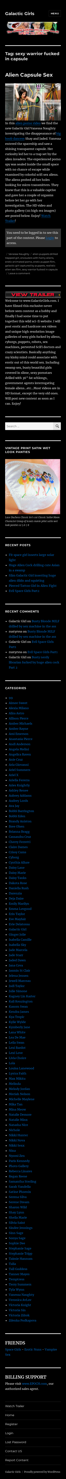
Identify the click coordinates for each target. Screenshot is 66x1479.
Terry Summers (20, 1284)
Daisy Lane (17, 867)
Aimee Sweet (18, 703)
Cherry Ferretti (19, 842)
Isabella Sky (17, 945)
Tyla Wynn (16, 1289)
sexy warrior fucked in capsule (40, 269)
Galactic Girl (17, 929)
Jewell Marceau (20, 981)
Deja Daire (16, 898)
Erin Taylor (17, 914)
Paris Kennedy (19, 1161)
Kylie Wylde (17, 1022)
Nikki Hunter (18, 1135)
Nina (12, 1150)
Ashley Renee (18, 790)
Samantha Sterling (22, 1181)
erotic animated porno (18, 261)
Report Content (17, 1460)
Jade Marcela (18, 950)
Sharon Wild (18, 1207)
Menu (55, 13)
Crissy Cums (17, 852)
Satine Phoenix (20, 1192)
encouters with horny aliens (36, 257)
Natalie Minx (18, 1120)
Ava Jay (14, 806)
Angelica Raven (20, 754)
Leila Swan (16, 1042)
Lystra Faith (17, 1073)
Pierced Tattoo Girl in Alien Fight (33, 586)
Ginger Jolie (17, 934)
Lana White (17, 1032)
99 (11, 698)
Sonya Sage (17, 1238)
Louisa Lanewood (21, 1068)
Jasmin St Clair (19, 970)
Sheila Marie (18, 1217)
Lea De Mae (17, 1037)
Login (50, 238)
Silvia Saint (17, 1222)
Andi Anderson (19, 744)
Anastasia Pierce (20, 739)
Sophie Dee (17, 1243)
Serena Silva (18, 1197)
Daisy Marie (17, 873)
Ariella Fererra (19, 780)
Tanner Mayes (19, 1274)
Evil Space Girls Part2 (24, 591)
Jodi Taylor (17, 986)
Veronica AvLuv (20, 1300)
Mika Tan (16, 1104)
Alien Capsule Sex (29, 75)
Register (11, 1424)
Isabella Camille (20, 939)
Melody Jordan (19, 1089)
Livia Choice (17, 1058)
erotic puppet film (44, 261)
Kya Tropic (16, 1017)
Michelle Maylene (21, 1099)
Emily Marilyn (19, 903)
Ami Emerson (18, 734)
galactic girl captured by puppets (25, 265)
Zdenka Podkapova (22, 1320)
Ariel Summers (19, 770)
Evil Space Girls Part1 (42, 652)
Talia (12, 1264)
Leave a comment (19, 273)
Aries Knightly (19, 785)
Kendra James (19, 1012)
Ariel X (13, 775)
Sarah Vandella (20, 1186)
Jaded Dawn (17, 960)
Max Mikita (17, 1078)
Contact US (13, 1451)
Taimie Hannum (20, 1258)
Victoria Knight (20, 1305)
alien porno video (28, 123)
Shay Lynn (16, 1212)
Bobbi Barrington (21, 811)
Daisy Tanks (17, 878)
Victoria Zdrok (19, 1315)
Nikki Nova (17, 1140)
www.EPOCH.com (34, 1383)
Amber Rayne (18, 728)
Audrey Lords (18, 801)
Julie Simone (18, 991)
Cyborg (14, 857)
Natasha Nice (18, 1125)
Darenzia (15, 893)
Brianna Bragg (19, 831)
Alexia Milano (19, 708)
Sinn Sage (16, 1233)
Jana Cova (16, 965)
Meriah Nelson (19, 1094)
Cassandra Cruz (20, 837)
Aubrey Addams (20, 795)
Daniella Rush (19, 888)
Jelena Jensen (18, 975)
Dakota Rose (18, 883)
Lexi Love (16, 1053)
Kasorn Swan (18, 1006)
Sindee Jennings (20, 1228)
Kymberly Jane (19, 1027)
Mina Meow (17, 1109)
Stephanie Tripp (20, 1253)
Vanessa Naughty (18, 254)
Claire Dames (18, 847)
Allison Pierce (18, 718)
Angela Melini (19, 749)
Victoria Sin (17, 1310)
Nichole (14, 1130)
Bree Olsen (16, 826)
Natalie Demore (20, 1114)
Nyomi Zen (17, 1156)
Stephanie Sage (20, 1248)
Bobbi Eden (17, 816)
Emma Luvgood (20, 909)
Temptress (16, 1279)
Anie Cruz (16, 759)
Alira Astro (16, 713)
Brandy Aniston (20, 821)
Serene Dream (19, 1202)
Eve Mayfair (17, 919)
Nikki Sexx (17, 1145)
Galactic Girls (19, 13)
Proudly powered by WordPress (42, 1471)
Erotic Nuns (32, 1349)
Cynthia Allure (19, 862)
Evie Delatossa (19, 924)
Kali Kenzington (21, 1001)
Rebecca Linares (20, 1171)
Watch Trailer (14, 1406)
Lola (12, 1063)
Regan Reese (18, 1176)
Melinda (15, 1084)
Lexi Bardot (17, 1048)
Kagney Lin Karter (22, 996)
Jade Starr (16, 955)
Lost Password (15, 1442)
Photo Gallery (19, 1166)
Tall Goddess (18, 1269)
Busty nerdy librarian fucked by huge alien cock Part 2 (34, 662)
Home (9, 1415)
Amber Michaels (20, 723)
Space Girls (13, 1349)
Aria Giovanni (19, 765)
